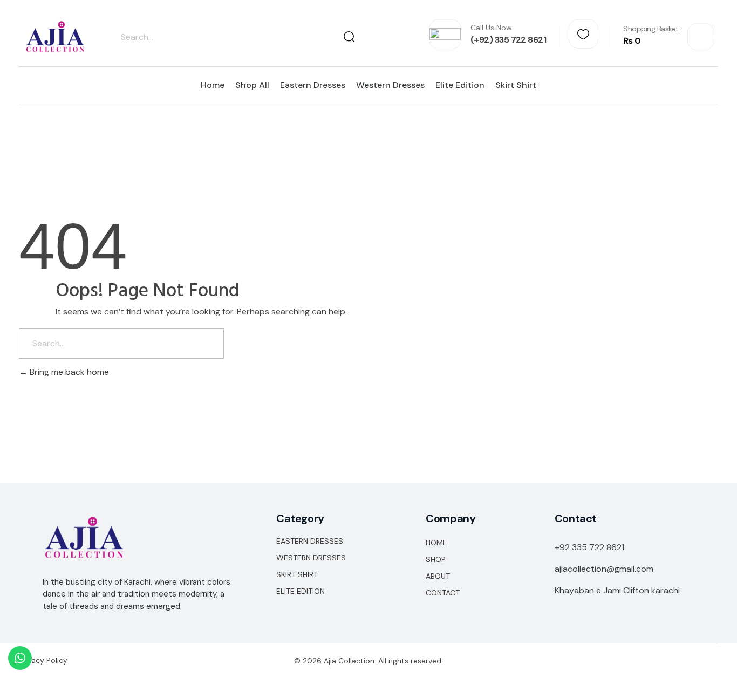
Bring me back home (68, 372)
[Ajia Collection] (55, 36)
